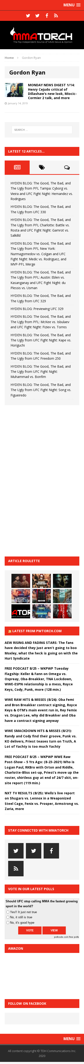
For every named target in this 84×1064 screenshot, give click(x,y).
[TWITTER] (28, 16)
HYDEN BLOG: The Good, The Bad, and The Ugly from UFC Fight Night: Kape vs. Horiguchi (40, 340)
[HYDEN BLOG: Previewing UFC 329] (20, 611)
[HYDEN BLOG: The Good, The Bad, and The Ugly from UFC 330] (41, 581)
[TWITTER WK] (37, 16)
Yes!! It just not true (23, 912)
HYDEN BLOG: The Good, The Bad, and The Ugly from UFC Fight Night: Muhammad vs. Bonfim (40, 371)
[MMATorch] (42, 35)
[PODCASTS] (56, 16)
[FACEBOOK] (46, 16)
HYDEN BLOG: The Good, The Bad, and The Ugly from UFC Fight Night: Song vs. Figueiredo (40, 389)
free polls (74, 937)
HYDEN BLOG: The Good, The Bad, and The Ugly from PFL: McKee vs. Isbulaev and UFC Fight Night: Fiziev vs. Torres (40, 321)
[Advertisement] (40, 480)
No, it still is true (21, 917)
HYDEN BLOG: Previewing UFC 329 (36, 308)
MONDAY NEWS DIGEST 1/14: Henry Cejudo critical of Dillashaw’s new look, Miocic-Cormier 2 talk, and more (52, 91)
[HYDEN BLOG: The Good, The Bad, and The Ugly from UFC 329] (62, 596)
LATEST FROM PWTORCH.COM (37, 631)
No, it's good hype (22, 922)
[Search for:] (42, 130)
